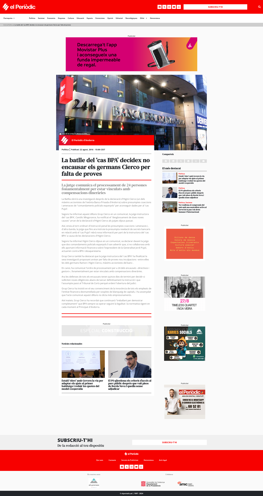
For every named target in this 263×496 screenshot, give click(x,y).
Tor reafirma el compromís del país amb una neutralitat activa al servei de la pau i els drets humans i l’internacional (193, 208)
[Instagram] (169, 7)
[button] (259, 7)
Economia (51, 18)
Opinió (110, 18)
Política (32, 18)
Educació (80, 18)
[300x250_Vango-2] (184, 360)
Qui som (99, 460)
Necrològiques (131, 18)
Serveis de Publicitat (129, 460)
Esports (90, 18)
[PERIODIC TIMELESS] (184, 310)
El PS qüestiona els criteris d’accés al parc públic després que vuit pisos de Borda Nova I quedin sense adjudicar (129, 385)
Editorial (119, 18)
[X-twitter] (164, 7)
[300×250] (184, 260)
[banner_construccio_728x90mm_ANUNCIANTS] (106, 335)
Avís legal (163, 460)
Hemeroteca (155, 18)
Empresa (61, 18)
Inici (4, 25)
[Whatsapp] (179, 7)
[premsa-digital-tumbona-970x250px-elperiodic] (131, 70)
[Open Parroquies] (14, 18)
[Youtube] (174, 7)
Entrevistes (100, 18)
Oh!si (142, 18)
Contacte (112, 460)
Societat (41, 18)
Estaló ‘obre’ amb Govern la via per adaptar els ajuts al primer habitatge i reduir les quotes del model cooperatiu (82, 385)
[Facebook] (160, 7)
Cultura (71, 18)
